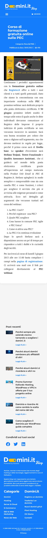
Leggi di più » (21, 345)
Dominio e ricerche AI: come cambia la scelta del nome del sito (27, 407)
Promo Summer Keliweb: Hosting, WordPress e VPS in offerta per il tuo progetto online (26, 388)
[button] (7, 14)
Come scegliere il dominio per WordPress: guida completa (28, 424)
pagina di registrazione (30, 261)
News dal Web (29, 44)
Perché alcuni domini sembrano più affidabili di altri (28, 354)
